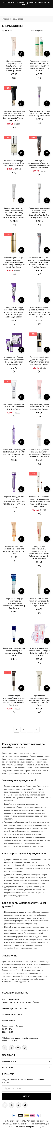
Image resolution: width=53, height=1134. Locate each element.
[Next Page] (37, 729)
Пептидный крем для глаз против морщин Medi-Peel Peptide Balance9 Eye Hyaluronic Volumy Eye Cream (14, 116)
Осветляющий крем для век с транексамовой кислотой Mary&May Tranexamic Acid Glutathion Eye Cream (13, 213)
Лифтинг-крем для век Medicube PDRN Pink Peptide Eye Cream (39, 407)
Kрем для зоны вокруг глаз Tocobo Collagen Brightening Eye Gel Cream (39, 652)
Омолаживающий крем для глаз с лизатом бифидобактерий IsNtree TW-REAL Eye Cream (39, 453)
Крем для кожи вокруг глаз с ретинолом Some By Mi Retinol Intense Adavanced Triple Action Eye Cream (14, 312)
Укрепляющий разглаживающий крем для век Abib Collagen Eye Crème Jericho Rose (39, 700)
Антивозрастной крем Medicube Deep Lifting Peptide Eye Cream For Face (13, 550)
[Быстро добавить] (21, 200)
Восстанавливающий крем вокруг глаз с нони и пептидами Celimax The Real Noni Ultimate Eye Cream (39, 312)
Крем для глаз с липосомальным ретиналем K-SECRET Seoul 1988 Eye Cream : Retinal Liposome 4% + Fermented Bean (39, 552)
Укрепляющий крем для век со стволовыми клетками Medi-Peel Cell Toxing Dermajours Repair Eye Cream (14, 262)
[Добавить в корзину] (21, 54)
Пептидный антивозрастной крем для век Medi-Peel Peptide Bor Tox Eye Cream (39, 164)
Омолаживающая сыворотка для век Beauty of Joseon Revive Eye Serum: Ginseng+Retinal (14, 66)
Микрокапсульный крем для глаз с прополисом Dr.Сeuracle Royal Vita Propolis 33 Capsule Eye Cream (39, 501)
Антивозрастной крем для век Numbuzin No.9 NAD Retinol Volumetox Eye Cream (14, 453)
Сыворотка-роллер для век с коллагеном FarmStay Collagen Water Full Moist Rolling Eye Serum (14, 603)
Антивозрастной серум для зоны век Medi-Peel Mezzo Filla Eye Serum (13, 163)
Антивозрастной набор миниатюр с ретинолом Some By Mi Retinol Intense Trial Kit (14, 361)
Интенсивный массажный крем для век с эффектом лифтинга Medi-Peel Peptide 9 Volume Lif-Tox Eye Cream (39, 262)
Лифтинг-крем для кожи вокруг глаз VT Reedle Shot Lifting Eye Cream (39, 113)
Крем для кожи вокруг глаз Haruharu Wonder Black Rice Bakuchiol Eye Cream (39, 602)
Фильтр (8, 30)
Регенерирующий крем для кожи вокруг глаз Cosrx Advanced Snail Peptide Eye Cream (39, 361)
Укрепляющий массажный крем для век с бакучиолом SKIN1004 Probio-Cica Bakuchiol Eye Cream (13, 700)
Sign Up (26, 1096)
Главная (5, 19)
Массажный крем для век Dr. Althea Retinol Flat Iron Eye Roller (14, 407)
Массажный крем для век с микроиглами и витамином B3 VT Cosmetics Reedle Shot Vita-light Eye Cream (39, 213)
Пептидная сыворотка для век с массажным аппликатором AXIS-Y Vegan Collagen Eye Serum (39, 66)
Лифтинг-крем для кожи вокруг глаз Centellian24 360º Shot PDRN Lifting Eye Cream (14, 500)
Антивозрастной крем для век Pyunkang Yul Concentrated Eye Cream (14, 652)
